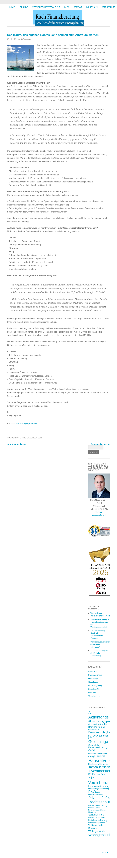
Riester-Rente (94, 808)
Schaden (92, 812)
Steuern (91, 818)
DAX (95, 735)
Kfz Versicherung (100, 780)
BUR (90, 736)
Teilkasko (100, 817)
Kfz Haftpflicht (98, 774)
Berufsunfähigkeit (100, 732)
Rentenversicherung (97, 805)
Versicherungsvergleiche (46, 7)
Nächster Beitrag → (100, 444)
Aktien (93, 713)
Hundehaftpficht (94, 764)
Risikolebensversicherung (97, 810)
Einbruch (103, 735)
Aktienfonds (98, 717)
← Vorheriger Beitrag (17, 444)
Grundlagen (93, 682)
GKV (91, 750)
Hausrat (99, 756)
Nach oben (106, 853)
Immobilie (104, 764)
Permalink (33, 424)
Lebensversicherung (98, 786)
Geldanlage (93, 678)
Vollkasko (93, 825)
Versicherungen (22, 424)
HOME (12, 7)
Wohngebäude (96, 831)
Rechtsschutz (100, 802)
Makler (91, 789)
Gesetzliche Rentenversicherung (97, 746)
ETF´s (90, 738)
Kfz (90, 774)
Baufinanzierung (95, 675)
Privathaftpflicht (100, 798)
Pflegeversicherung (101, 789)
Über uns (23, 7)
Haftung (91, 757)
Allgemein (92, 671)
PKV (91, 791)
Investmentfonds (101, 771)
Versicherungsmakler (96, 823)
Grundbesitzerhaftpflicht (97, 753)
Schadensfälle (94, 689)
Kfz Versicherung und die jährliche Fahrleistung (99, 653)
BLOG (66, 7)
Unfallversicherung (97, 820)
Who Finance (96, 827)
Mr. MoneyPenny (95, 686)
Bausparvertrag (93, 729)
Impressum (92, 7)
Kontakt (77, 7)
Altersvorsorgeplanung (102, 721)
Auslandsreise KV (97, 724)
